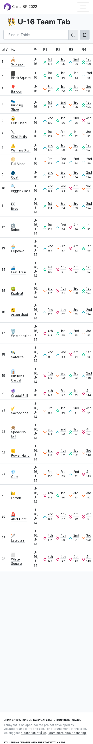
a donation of (33, 733)
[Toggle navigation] (83, 7)
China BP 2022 (24, 6)
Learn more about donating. (67, 733)
